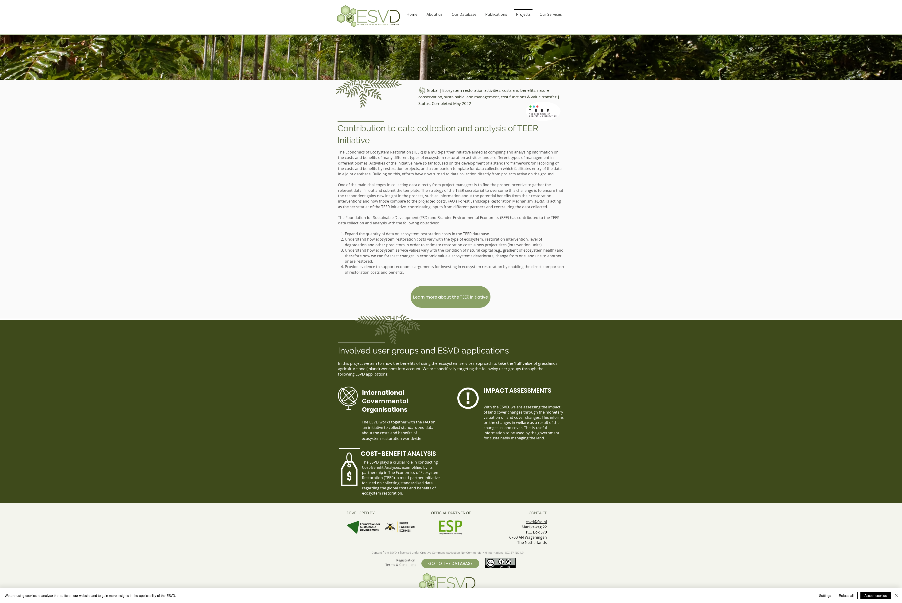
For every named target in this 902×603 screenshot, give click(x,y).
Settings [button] (825, 595)
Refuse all (846, 595)
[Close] (896, 595)
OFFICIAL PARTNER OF (451, 513)
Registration (406, 560)
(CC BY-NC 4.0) (515, 552)
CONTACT (538, 513)
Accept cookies (875, 595)
